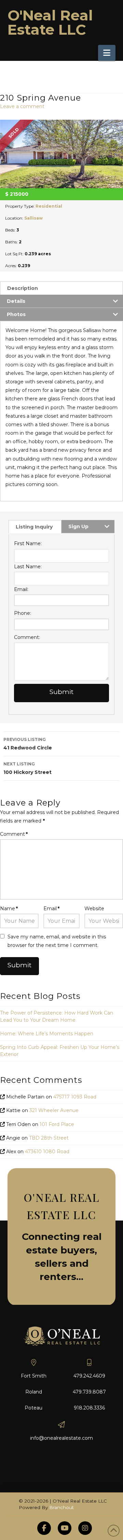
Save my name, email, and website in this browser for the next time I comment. (57, 941)
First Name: (28, 543)
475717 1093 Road (74, 1097)
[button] (106, 53)
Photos (16, 314)
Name (9, 908)
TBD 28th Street (49, 1138)
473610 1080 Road (47, 1151)
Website (94, 908)
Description (22, 288)
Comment (14, 834)
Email (51, 908)
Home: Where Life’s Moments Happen (46, 1034)
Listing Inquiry (34, 527)
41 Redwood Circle (27, 744)
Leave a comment (22, 106)
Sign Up (78, 526)
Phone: (22, 613)
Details (16, 301)
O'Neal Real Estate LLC (50, 22)
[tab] (61, 288)
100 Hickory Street (27, 768)
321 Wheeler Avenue (54, 1110)
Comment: (27, 637)
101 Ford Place (57, 1124)
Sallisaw (33, 218)
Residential (49, 206)
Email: (21, 589)
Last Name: (28, 567)
